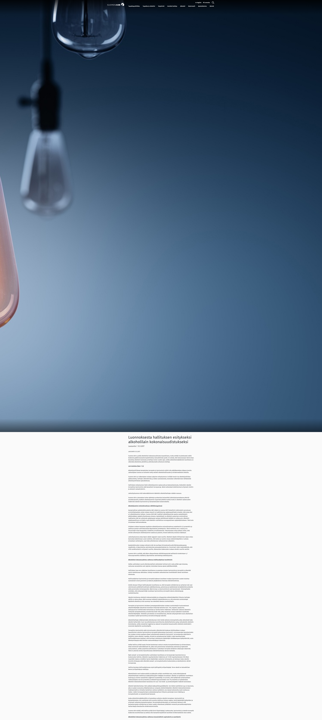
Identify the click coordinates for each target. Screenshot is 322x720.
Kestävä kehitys (172, 6)
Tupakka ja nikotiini (149, 6)
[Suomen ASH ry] (117, 4)
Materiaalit (191, 6)
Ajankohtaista (202, 6)
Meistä (212, 6)
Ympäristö (161, 6)
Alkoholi (182, 6)
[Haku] (213, 2)
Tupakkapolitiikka (134, 6)
